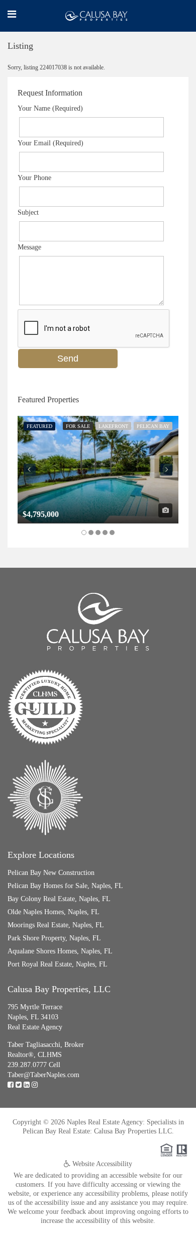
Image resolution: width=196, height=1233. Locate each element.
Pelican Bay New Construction (51, 872)
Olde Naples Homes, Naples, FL (54, 912)
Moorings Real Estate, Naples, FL (56, 925)
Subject (28, 212)
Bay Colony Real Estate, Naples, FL (59, 899)
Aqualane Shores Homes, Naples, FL (60, 951)
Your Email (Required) (50, 143)
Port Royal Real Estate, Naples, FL (58, 964)
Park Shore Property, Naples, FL (54, 938)
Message (29, 247)
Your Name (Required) (50, 108)
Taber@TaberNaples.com (43, 1075)
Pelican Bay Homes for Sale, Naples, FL (65, 886)
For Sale (78, 426)
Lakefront (113, 426)
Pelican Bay (153, 426)
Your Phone (34, 178)
